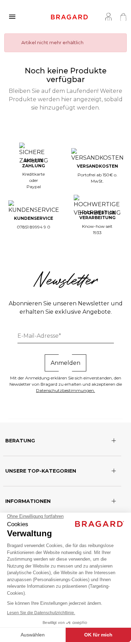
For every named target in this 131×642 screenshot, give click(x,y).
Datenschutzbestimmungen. (65, 390)
